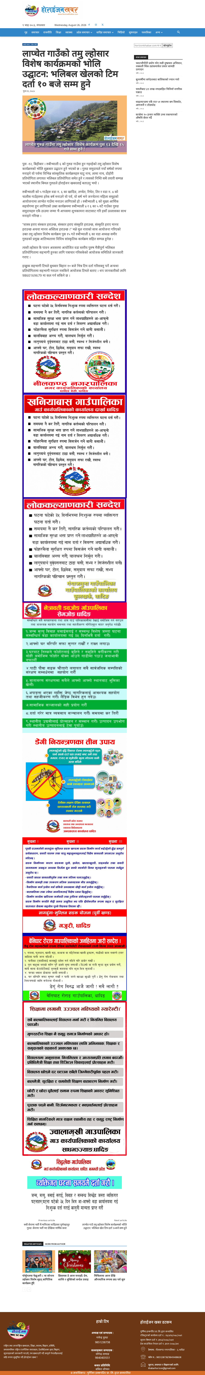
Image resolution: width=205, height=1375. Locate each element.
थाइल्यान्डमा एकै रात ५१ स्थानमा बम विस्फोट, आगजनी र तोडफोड (159, 103)
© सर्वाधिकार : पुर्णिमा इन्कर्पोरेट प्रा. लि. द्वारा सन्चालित (101, 1373)
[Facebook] (89, 24)
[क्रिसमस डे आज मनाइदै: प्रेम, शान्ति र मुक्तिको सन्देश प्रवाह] (74, 1261)
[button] (179, 32)
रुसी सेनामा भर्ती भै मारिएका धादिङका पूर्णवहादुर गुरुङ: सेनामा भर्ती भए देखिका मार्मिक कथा (47, 1226)
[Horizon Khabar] (102, 10)
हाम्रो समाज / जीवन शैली (30, 44)
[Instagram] (95, 24)
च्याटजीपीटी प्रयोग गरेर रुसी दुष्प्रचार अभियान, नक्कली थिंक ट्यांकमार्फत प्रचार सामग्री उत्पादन (159, 66)
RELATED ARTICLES (33, 1244)
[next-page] (29, 1289)
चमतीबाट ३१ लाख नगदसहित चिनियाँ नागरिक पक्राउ (159, 90)
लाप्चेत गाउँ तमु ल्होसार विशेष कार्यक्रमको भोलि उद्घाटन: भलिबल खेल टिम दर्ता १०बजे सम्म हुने (104, 1226)
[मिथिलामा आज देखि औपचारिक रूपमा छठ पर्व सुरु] (110, 1261)
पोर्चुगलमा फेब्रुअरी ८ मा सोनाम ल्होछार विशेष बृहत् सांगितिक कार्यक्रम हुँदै (38, 1279)
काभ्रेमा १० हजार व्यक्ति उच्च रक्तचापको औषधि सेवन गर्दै (156, 116)
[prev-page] (24, 1289)
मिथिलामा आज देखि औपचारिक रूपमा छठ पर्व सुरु (109, 1277)
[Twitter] (102, 24)
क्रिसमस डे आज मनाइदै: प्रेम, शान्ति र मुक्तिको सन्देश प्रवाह (73, 1277)
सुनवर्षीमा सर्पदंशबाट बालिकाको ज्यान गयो (157, 79)
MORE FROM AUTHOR (55, 1244)
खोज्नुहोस (167, 45)
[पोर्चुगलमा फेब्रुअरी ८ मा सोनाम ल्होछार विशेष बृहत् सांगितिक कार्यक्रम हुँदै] (38, 1261)
